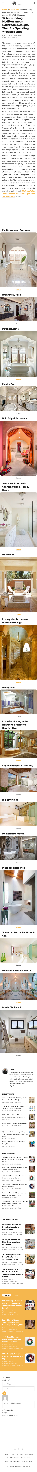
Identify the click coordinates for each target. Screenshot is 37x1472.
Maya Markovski (8, 1279)
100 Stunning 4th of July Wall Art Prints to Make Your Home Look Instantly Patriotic (15, 1159)
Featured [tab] (6, 1295)
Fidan (5, 36)
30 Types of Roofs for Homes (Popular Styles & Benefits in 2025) (14, 1099)
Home (4, 10)
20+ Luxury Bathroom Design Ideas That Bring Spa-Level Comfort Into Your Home (15, 1134)
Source (18, 290)
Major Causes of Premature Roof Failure (14, 1123)
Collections (14, 10)
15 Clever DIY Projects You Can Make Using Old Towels (13, 1143)
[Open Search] (34, 3)
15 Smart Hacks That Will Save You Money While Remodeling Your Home (13, 1116)
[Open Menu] (3, 3)
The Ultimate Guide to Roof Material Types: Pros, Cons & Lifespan (13, 1107)
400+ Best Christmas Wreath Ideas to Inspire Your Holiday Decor (14, 1177)
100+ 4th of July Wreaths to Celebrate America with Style (14, 1185)
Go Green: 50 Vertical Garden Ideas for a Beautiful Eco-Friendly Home (15, 1194)
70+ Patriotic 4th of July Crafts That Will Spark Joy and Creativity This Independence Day (15, 1204)
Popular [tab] (15, 1295)
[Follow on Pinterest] (13, 1087)
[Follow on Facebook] (14, 1449)
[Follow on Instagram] (18, 1449)
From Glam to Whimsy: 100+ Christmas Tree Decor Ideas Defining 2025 (14, 1168)
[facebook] (10, 1087)
